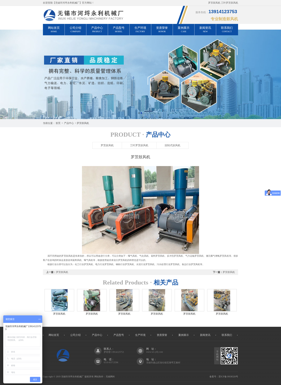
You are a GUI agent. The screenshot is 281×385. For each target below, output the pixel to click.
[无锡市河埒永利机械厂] (140, 74)
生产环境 (140, 29)
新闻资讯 (205, 29)
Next (275, 74)
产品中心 (97, 29)
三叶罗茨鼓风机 (139, 145)
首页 (58, 123)
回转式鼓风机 (172, 145)
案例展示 (183, 29)
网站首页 (54, 29)
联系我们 (227, 29)
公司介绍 (75, 29)
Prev (5, 74)
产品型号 (119, 29)
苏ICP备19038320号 (228, 376)
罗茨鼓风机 (83, 123)
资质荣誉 (162, 29)
